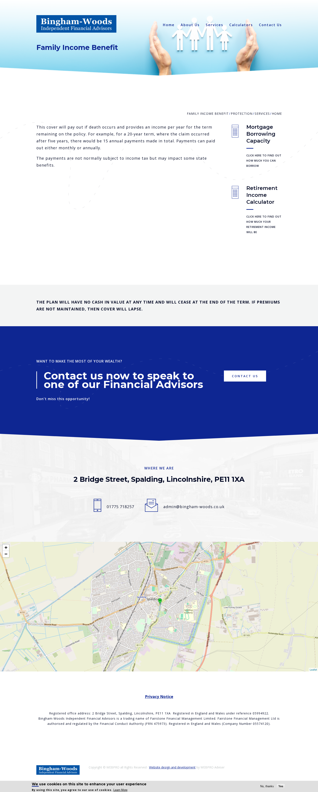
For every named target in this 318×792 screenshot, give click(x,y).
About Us (190, 25)
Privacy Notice (159, 696)
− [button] (6, 554)
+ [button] (6, 547)
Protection (241, 113)
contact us (245, 376)
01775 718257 (120, 506)
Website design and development (172, 767)
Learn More (120, 790)
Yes (280, 786)
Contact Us (270, 25)
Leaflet (313, 669)
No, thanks (267, 786)
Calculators (241, 25)
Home (169, 25)
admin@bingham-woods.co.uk (194, 506)
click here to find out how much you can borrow (263, 161)
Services (214, 25)
